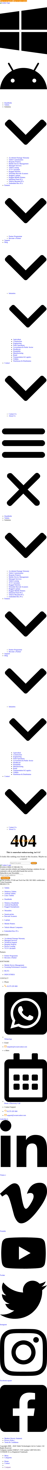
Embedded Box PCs (16, 183)
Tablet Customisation (16, 160)
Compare (7, 1467)
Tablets (6, 105)
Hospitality (17, 351)
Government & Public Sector (23, 347)
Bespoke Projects (15, 162)
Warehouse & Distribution (22, 361)
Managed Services (15, 166)
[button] (23, 466)
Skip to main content (20, 1)
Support (7, 240)
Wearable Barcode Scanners (18, 173)
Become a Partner (15, 238)
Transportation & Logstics (22, 357)
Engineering (17, 343)
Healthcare (17, 349)
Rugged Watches (14, 171)
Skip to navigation (6, 1)
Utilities (15, 359)
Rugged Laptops (14, 175)
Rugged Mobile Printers (17, 177)
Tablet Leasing (14, 168)
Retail (15, 355)
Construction (17, 341)
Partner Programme (15, 236)
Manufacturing (18, 353)
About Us (12, 416)
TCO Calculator (14, 169)
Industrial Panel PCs (16, 179)
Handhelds (8, 103)
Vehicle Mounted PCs (16, 181)
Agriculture (17, 339)
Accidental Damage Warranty (19, 158)
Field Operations (19, 345)
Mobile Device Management (18, 164)
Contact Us (13, 414)
